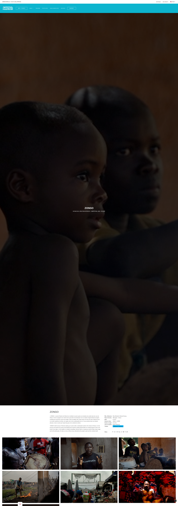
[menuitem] (159, 2)
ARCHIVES (63, 8)
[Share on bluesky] (123, 466)
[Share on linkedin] (119, 466)
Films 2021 (76, 228)
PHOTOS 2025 (45, 8)
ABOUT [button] (31, 8)
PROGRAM (38, 8)
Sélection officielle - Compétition (88, 228)
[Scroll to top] (175, 500)
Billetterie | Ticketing (118, 461)
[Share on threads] (116, 466)
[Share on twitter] (114, 466)
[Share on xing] (125, 466)
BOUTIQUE (158, 1)
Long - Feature (101, 228)
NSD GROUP (165, 1)
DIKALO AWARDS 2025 (54, 8)
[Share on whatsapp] (121, 466)
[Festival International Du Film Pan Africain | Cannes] (7, 8)
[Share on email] (127, 466)
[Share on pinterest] (118, 466)
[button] (71, 8)
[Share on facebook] (112, 466)
